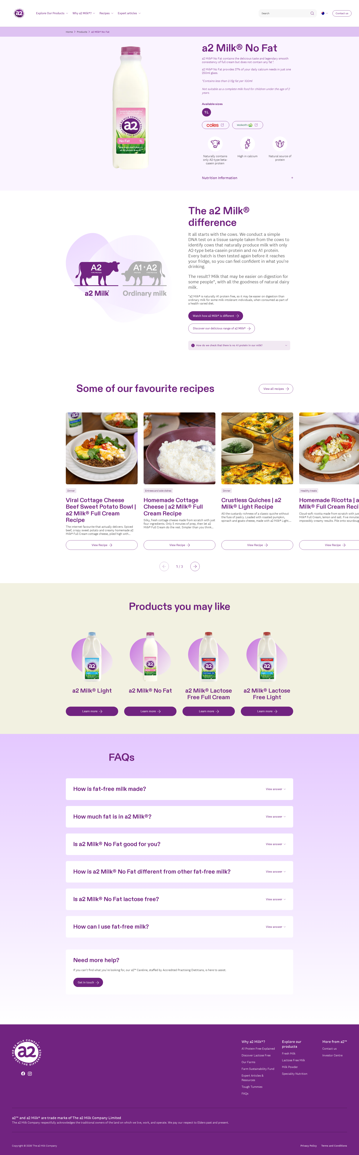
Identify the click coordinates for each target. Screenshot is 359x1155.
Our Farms (248, 1062)
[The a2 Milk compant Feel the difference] (18, 13)
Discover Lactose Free (256, 1055)
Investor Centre (332, 1055)
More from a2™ (334, 1041)
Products (82, 31)
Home (69, 31)
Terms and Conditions (334, 1145)
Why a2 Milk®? (253, 1041)
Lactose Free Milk (293, 1060)
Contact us (329, 1049)
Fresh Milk (288, 1053)
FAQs (245, 1093)
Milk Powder (290, 1067)
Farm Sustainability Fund (258, 1069)
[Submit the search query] (312, 13)
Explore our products (291, 1044)
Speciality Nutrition (294, 1074)
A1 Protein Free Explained (258, 1049)
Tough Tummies (252, 1087)
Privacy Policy (308, 1145)
